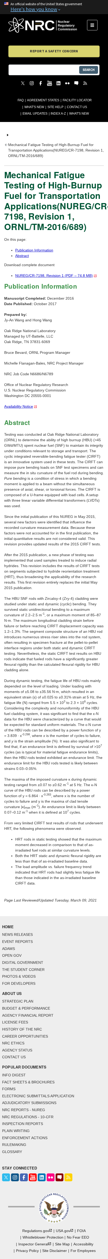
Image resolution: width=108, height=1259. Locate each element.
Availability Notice (18, 406)
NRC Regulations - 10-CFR (27, 1117)
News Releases (17, 934)
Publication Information (34, 250)
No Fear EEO (78, 1237)
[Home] (47, 25)
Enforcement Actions (24, 1138)
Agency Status (17, 1050)
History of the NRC (22, 1029)
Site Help (55, 107)
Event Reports (17, 941)
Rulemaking (14, 1145)
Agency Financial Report (27, 1015)
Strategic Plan (17, 1001)
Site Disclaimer (54, 1251)
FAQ (21, 100)
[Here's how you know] (54, 7)
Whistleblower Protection (43, 1237)
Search (89, 70)
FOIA (81, 1231)
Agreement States (43, 100)
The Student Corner (23, 969)
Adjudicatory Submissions (29, 1103)
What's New (34, 107)
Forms (8, 1089)
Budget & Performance (26, 1008)
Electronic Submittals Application (38, 1096)
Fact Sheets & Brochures (28, 1082)
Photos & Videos (19, 976)
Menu (94, 25)
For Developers (18, 983)
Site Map (62, 1244)
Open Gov (11, 955)
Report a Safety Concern (54, 51)
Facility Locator (77, 100)
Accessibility (83, 1244)
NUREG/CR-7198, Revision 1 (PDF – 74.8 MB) (54, 275)
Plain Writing (16, 1131)
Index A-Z (58, 113)
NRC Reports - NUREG (23, 1110)
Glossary (12, 1152)
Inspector (33, 1244)
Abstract (22, 256)
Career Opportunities (25, 1036)
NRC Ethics (13, 1043)
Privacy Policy (27, 1251)
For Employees (83, 1251)
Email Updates (35, 113)
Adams (8, 949)
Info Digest (14, 1075)
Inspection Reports (22, 1124)
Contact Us (77, 107)
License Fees (15, 1022)
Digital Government (22, 962)
